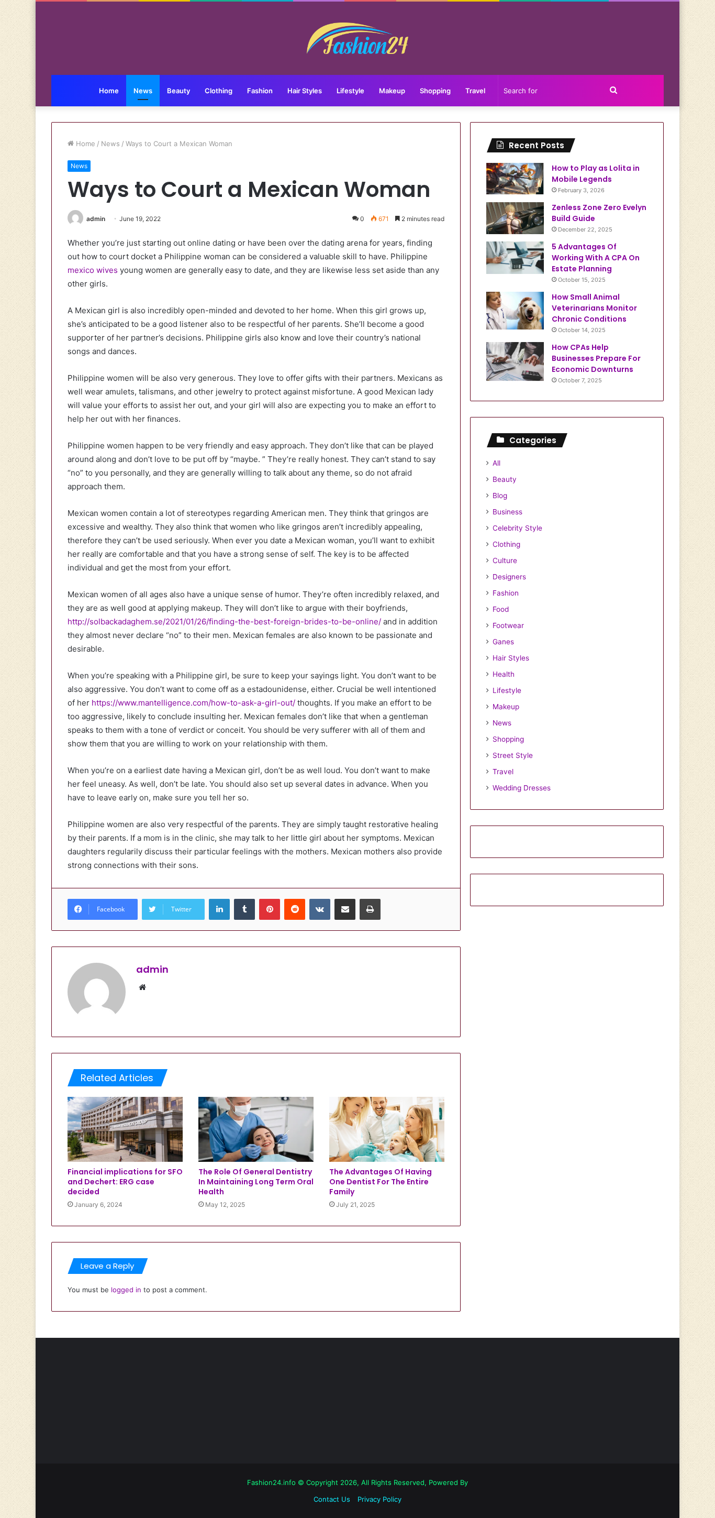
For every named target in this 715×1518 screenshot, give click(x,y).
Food (501, 609)
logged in (126, 1289)
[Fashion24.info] (358, 38)
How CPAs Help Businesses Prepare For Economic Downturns (596, 358)
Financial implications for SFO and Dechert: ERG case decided (125, 1182)
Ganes (503, 641)
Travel (475, 90)
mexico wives (93, 270)
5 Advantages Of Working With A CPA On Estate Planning (596, 257)
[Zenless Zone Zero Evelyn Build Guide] (515, 218)
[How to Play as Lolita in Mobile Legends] (515, 178)
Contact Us (332, 1499)
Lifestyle (350, 90)
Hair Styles (304, 90)
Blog (500, 495)
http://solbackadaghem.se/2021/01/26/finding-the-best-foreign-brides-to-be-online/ (224, 621)
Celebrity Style (517, 528)
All (496, 463)
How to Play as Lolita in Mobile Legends (596, 173)
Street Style (513, 755)
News (142, 90)
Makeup (392, 90)
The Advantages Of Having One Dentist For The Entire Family (380, 1182)
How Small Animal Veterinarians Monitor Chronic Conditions (594, 308)
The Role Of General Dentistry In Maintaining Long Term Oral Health (256, 1182)
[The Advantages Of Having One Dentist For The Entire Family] (386, 1129)
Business (507, 512)
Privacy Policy (379, 1499)
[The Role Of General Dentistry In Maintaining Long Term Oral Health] (256, 1129)
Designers (509, 577)
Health (504, 674)
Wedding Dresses (522, 788)
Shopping (435, 90)
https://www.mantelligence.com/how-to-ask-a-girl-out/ (193, 703)
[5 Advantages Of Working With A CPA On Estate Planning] (515, 257)
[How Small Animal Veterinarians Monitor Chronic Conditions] (515, 310)
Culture (505, 560)
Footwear (508, 625)
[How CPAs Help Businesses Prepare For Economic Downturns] (515, 361)
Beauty (178, 90)
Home (109, 90)
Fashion (260, 90)
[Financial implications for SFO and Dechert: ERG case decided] (125, 1129)
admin (95, 219)
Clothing (218, 90)
